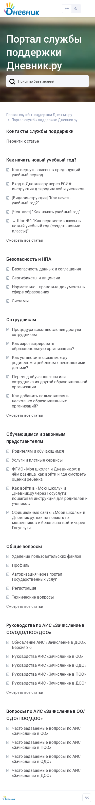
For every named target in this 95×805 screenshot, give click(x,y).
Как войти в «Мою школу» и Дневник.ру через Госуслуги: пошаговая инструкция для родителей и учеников (49, 496)
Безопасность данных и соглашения (46, 269)
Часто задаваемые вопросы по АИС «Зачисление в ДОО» (46, 773)
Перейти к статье (22, 141)
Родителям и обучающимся (38, 451)
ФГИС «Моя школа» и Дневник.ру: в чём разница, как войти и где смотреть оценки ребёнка (49, 474)
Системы (20, 301)
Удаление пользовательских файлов (47, 556)
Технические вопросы (33, 597)
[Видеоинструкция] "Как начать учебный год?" (41, 200)
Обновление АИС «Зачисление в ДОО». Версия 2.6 (49, 645)
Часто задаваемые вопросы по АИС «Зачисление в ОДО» (46, 759)
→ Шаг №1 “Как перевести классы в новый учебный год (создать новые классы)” (46, 225)
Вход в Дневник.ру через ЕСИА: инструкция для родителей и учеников (48, 186)
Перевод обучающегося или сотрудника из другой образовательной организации (49, 381)
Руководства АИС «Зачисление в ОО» (47, 656)
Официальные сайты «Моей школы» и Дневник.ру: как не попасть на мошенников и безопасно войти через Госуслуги (48, 520)
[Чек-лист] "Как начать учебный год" (46, 211)
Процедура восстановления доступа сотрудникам (46, 332)
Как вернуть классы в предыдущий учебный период (46, 172)
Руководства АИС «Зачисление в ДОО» (49, 683)
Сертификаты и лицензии (36, 278)
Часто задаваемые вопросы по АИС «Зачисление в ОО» (46, 731)
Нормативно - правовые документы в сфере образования (48, 289)
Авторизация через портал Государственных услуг (37, 577)
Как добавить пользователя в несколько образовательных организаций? (40, 400)
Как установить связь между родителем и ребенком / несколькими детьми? (48, 362)
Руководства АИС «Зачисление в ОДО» (49, 665)
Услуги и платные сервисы (37, 460)
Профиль (20, 565)
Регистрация (24, 588)
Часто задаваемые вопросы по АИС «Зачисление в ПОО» (46, 745)
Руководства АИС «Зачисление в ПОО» (49, 674)
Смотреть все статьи (24, 240)
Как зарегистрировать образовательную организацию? (43, 346)
